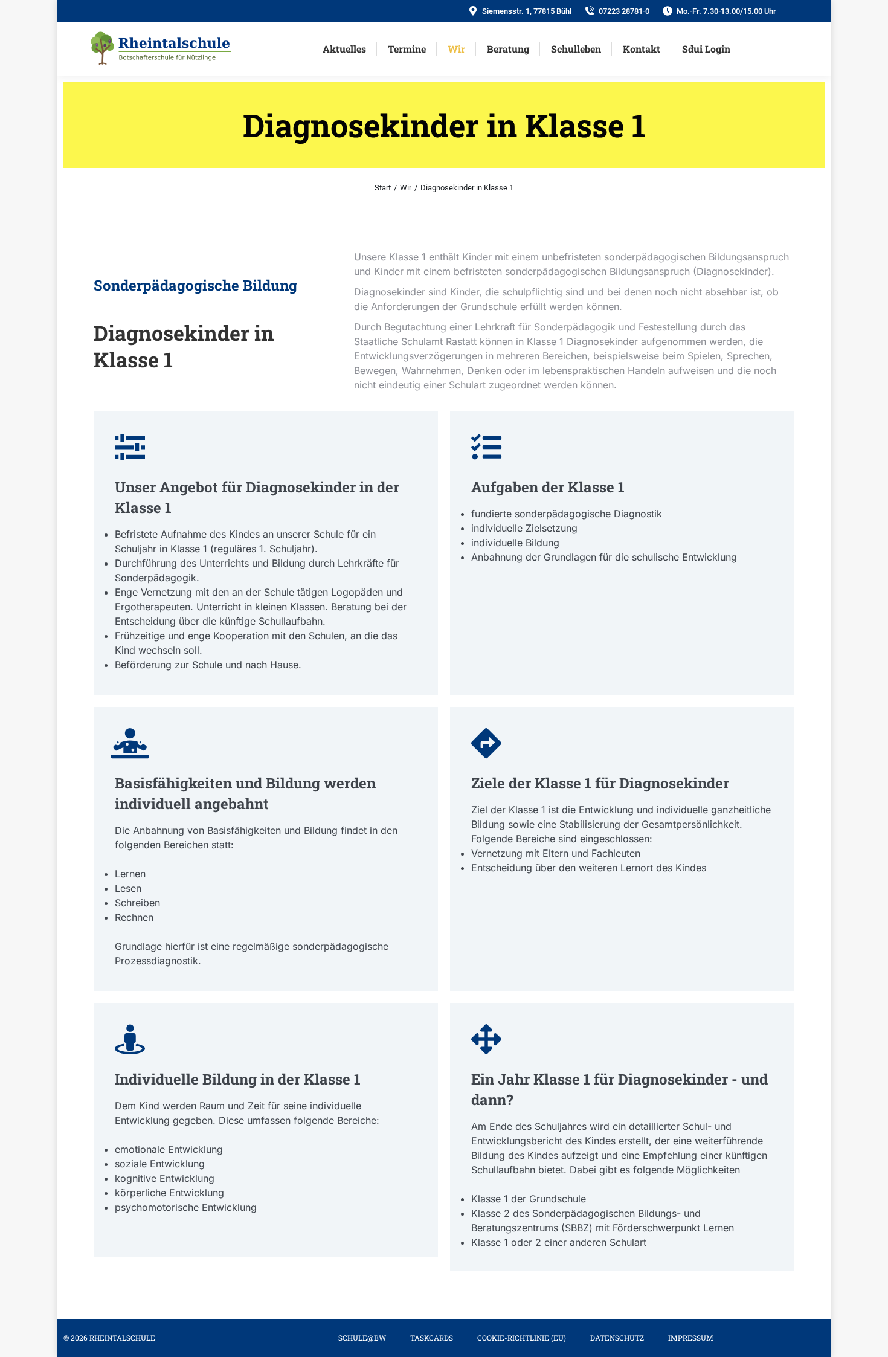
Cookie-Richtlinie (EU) (521, 1337)
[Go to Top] (870, 1339)
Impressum (690, 1337)
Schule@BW (362, 1337)
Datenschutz (617, 1337)
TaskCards (431, 1337)
